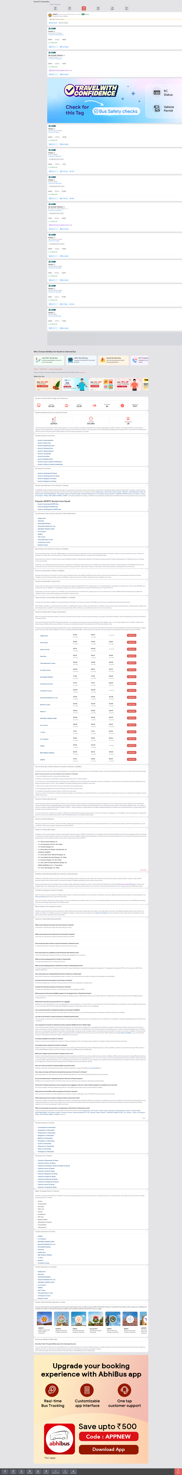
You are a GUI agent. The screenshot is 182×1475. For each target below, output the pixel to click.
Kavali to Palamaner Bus (45, 448)
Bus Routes (43, 369)
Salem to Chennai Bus (44, 1149)
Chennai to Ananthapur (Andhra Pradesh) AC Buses (54, 1165)
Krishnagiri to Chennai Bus (46, 1151)
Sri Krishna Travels (75, 493)
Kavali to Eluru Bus (43, 456)
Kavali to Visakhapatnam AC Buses (48, 476)
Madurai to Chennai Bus (45, 1138)
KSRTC (75, 1329)
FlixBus (46, 495)
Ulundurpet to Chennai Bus (46, 1130)
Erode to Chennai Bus (44, 1143)
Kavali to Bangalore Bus (45, 459)
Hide (143, 1118)
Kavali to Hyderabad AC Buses (47, 473)
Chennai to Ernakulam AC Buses (48, 1179)
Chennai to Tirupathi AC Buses (47, 1187)
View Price (131, 635)
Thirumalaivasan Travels (136, 492)
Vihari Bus (125, 492)
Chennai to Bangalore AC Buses (48, 1174)
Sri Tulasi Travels (45, 670)
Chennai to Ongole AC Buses (47, 1176)
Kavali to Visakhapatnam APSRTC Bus (49, 509)
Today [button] (51, 4)
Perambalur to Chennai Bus (46, 1141)
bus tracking (94, 1068)
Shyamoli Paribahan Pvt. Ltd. (89, 493)
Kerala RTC (94, 1329)
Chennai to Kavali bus (101, 913)
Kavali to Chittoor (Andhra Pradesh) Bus (50, 464)
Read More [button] (82, 372)
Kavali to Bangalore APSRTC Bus (48, 506)
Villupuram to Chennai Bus (46, 1146)
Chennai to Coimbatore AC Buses (48, 1182)
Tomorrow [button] (57, 4)
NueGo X (112, 493)
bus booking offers (127, 884)
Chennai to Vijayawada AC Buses (48, 1160)
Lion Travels (135, 493)
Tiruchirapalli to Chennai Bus (47, 1127)
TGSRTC (58, 1329)
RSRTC (126, 1329)
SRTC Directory (93, 1308)
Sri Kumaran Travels (63, 493)
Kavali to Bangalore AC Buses (47, 478)
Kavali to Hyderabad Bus (45, 440)
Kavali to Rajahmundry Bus (46, 445)
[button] (55, 8)
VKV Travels (108, 492)
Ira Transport (39, 495)
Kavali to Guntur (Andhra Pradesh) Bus (50, 461)
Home (35, 369)
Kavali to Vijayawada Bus (45, 451)
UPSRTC (144, 1328)
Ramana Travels (104, 493)
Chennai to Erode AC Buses (46, 1171)
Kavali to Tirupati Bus (44, 453)
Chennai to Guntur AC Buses (46, 1163)
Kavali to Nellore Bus (44, 443)
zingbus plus (100, 492)
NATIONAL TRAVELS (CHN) (123, 493)
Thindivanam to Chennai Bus (46, 1133)
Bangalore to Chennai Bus (46, 1135)
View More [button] (143, 870)
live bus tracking (40, 896)
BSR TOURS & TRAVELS (55, 495)
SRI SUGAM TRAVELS (50, 493)
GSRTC (109, 1329)
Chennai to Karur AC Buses (46, 1168)
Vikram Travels (116, 492)
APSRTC (40, 490)
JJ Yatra (142, 493)
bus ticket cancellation (125, 1033)
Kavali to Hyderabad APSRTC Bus (48, 504)
